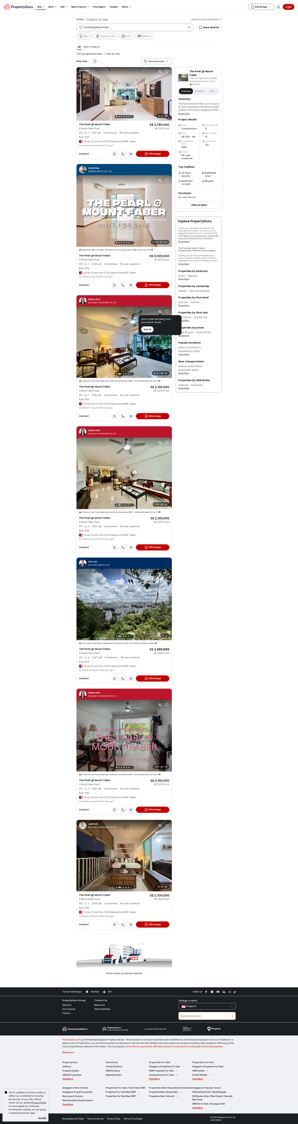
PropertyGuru (70, 1062)
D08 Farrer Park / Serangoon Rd (208, 1104)
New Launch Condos (72, 1096)
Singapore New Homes (75, 1087)
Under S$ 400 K (185, 332)
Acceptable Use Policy (73, 1118)
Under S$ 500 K (203, 332)
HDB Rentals (198, 1070)
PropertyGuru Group (74, 1000)
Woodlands (197, 385)
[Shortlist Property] (166, 71)
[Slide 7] (131, 116)
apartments (146, 1046)
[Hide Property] (160, 71)
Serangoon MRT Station (190, 366)
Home (80, 19)
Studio (181, 275)
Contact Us (100, 1000)
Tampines (183, 385)
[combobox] (135, 27)
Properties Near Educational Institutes (170, 1087)
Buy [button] (40, 6)
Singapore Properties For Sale (164, 1066)
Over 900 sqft (200, 317)
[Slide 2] (119, 116)
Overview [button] (186, 91)
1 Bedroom (192, 275)
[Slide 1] (116, 116)
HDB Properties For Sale (161, 1070)
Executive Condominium (190, 238)
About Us (66, 1005)
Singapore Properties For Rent (207, 1066)
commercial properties (212, 1046)
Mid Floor (195, 302)
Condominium (199, 235)
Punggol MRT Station (188, 370)
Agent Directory (114, 1075)
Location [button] (199, 91)
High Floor (183, 302)
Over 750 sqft (184, 317)
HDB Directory (113, 1070)
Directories (112, 1062)
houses (192, 1046)
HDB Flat (187, 235)
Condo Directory (114, 1066)
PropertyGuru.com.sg (72, 1039)
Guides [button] (114, 6)
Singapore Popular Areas (206, 1087)
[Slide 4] (124, 116)
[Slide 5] (126, 116)
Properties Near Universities (163, 1092)
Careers (66, 1013)
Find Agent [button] (99, 6)
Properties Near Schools (161, 1096)
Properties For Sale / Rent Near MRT (126, 1087)
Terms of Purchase (132, 1118)
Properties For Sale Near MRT (121, 1092)
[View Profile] (84, 70)
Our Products (68, 1009)
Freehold (182, 291)
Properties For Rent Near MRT (121, 1096)
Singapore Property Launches (77, 1092)
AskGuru (66, 1066)
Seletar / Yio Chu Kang (189, 347)
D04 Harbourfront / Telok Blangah (209, 1092)
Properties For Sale (159, 1062)
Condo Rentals (199, 1075)
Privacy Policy (39, 1102)
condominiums (132, 1046)
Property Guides (70, 1070)
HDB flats (157, 1046)
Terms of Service (95, 1118)
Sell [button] (63, 6)
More (125, 6)
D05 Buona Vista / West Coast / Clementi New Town (212, 1098)
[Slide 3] (121, 116)
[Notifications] (278, 7)
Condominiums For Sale (161, 1075)
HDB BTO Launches (72, 1075)
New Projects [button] (78, 6)
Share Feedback (102, 1009)
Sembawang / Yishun (189, 351)
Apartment (213, 235)
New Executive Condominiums (77, 1100)
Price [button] (212, 91)
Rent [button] (51, 6)
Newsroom (99, 1005)
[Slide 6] (129, 116)
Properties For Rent (203, 1062)
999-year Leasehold (200, 291)
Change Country (187, 1000)
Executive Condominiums (175, 1046)
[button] (79, 47)
